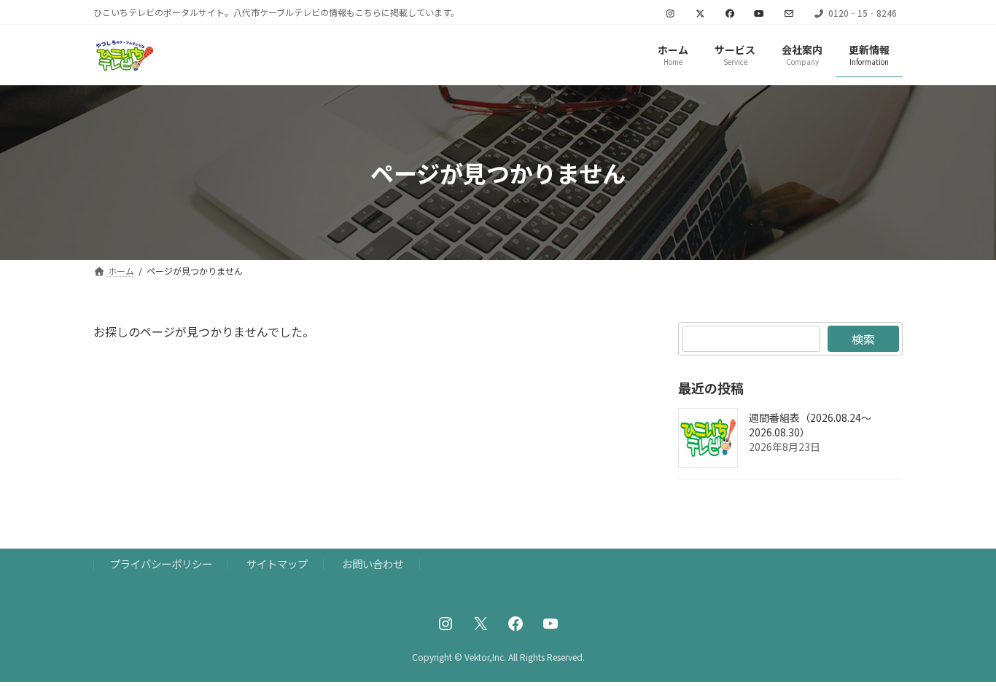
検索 (863, 339)
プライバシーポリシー (161, 563)
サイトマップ (277, 563)
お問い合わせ (372, 563)
